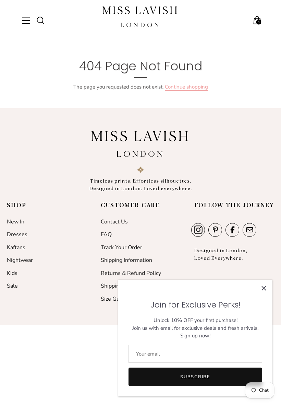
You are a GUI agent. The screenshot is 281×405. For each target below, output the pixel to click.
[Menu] (28, 20)
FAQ (106, 234)
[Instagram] (198, 230)
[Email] (249, 230)
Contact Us (114, 221)
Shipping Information (126, 260)
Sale (12, 286)
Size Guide (114, 299)
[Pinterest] (215, 230)
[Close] (263, 288)
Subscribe (195, 377)
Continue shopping (186, 86)
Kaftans (16, 247)
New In (15, 221)
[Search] (43, 20)
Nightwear (20, 260)
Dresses (17, 234)
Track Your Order (121, 247)
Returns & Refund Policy (131, 273)
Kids (12, 273)
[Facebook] (232, 230)
